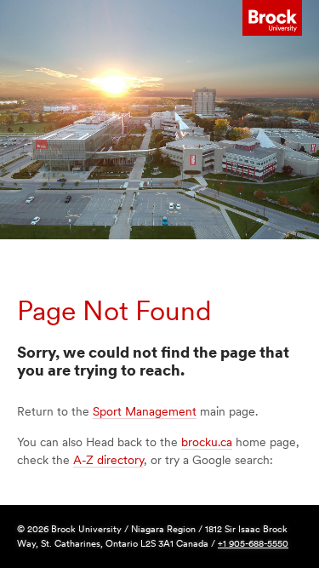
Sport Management (145, 411)
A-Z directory (108, 460)
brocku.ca (206, 442)
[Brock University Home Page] (272, 18)
